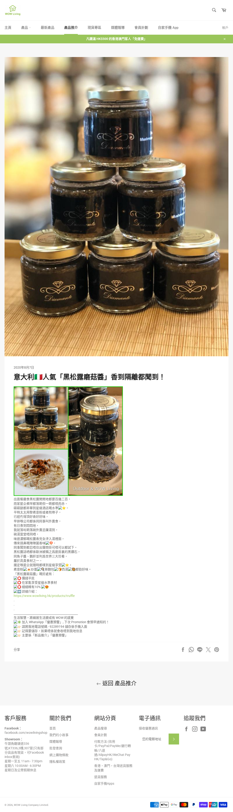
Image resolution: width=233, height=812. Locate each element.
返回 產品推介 (119, 683)
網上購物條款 (58, 755)
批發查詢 (55, 748)
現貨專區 (94, 28)
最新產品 (47, 28)
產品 (25, 28)
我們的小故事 (58, 735)
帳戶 (225, 27)
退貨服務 (100, 777)
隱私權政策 (57, 761)
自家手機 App (168, 28)
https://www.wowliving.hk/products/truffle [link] (44, 596)
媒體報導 (118, 28)
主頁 (8, 28)
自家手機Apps (104, 783)
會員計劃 (141, 28)
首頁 (52, 728)
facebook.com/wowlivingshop (26, 732)
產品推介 (71, 28)
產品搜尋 (100, 728)
